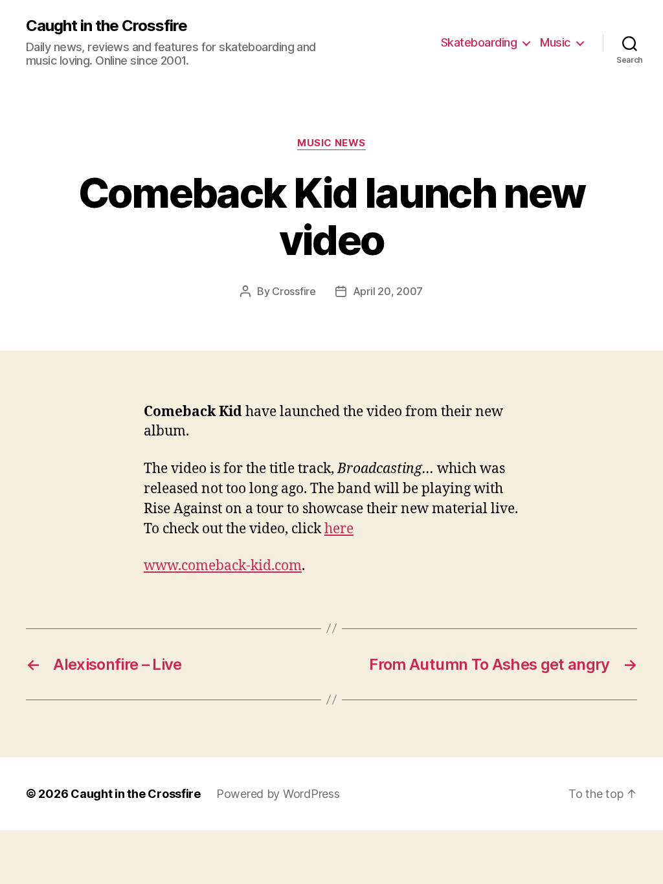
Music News (331, 143)
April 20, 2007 (388, 291)
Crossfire (294, 291)
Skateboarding (479, 42)
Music (555, 42)
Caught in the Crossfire (106, 26)
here (339, 529)
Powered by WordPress (278, 794)
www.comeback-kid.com (223, 566)
